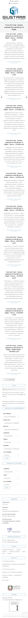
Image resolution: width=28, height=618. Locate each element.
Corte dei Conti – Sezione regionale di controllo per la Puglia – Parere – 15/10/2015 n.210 (14, 312)
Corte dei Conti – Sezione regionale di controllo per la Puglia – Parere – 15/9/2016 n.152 (14, 37)
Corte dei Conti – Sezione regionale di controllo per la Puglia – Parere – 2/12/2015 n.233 (14, 275)
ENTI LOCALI (5, 580)
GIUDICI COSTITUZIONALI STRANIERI (12, 572)
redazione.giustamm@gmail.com (10, 511)
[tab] (14, 565)
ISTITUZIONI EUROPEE (8, 569)
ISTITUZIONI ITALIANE (8, 561)
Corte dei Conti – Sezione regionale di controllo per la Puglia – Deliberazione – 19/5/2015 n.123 (14, 348)
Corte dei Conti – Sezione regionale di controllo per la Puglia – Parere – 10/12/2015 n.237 (14, 240)
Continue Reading (14, 61)
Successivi (11, 379)
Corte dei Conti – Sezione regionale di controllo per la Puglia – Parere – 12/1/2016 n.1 (14, 208)
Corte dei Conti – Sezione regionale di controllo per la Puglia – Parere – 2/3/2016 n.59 (14, 175)
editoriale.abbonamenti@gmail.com (13, 599)
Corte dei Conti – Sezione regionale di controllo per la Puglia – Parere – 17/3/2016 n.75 (14, 108)
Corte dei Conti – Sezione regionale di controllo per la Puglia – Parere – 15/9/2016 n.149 (14, 72)
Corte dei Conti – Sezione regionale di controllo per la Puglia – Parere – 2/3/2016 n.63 (14, 142)
